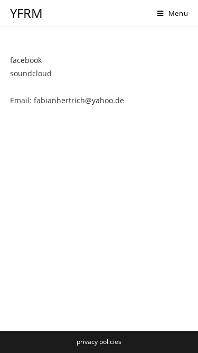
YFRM (26, 13)
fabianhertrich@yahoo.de (79, 100)
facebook (26, 60)
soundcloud (31, 73)
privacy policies (99, 341)
